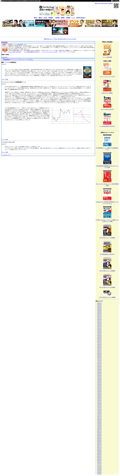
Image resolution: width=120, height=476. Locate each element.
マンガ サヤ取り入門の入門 (14, 52)
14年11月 (99, 388)
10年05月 (99, 425)
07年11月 (99, 465)
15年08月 (99, 379)
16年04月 (99, 372)
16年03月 (99, 373)
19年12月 (99, 342)
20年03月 (99, 341)
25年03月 (99, 312)
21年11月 (99, 328)
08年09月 (99, 450)
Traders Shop (4, 57)
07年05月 (99, 473)
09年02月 (99, 443)
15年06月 (99, 381)
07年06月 (99, 472)
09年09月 (99, 434)
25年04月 (99, 310)
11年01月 (99, 415)
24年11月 (99, 317)
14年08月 (99, 390)
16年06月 (99, 369)
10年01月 (99, 429)
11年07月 (99, 410)
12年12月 (99, 401)
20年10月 (99, 335)
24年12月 (99, 316)
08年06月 (99, 454)
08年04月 (99, 457)
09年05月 (99, 438)
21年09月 (99, 329)
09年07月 (99, 437)
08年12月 (99, 445)
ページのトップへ (6, 154)
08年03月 (99, 459)
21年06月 (99, 332)
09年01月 (99, 444)
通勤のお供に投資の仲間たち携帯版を (104, 3)
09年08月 (99, 435)
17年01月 (99, 362)
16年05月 (99, 370)
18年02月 (99, 357)
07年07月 (99, 471)
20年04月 (99, 339)
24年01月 (99, 319)
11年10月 (99, 409)
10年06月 (99, 423)
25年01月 (99, 314)
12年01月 (99, 407)
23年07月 (99, 322)
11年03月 (99, 413)
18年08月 (99, 354)
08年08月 (99, 451)
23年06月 (99, 323)
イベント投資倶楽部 (18, 44)
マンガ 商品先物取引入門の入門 (31, 52)
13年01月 (99, 400)
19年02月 (99, 348)
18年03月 (99, 356)
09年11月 (99, 431)
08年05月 (99, 456)
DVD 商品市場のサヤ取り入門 (107, 254)
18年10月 (99, 353)
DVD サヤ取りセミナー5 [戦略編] (107, 270)
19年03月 (99, 347)
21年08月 (99, 331)
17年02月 (99, 360)
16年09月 (99, 366)
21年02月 (99, 334)
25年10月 (99, 307)
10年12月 (99, 416)
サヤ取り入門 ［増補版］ (64, 50)
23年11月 (99, 320)
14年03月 (99, 392)
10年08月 (99, 422)
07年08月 (99, 469)
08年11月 (99, 447)
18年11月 (99, 351)
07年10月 (99, 466)
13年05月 (99, 397)
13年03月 (99, 398)
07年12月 (99, 463)
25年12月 (99, 306)
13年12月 (99, 394)
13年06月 (99, 395)
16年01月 (99, 376)
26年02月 (99, 303)
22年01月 (99, 326)
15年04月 (99, 384)
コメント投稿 (5, 79)
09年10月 (99, 432)
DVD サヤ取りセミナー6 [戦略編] (107, 237)
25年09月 (99, 309)
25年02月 (99, 313)
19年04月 (99, 345)
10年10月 (99, 419)
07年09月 (99, 468)
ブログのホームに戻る (70, 39)
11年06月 (99, 412)
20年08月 (99, 337)
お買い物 (62, 39)
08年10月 (99, 448)
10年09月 (99, 420)
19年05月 (99, 344)
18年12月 (99, 350)
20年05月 (99, 338)
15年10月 (99, 378)
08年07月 (99, 453)
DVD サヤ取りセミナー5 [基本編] (107, 287)
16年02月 (99, 375)
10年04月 (99, 426)
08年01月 (99, 462)
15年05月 (99, 382)
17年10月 (99, 359)
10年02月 (99, 428)
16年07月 (99, 367)
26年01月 (99, 304)
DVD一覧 (57, 39)
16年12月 (99, 363)
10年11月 (99, 418)
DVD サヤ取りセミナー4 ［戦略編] (107, 297)
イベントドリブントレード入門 (49, 52)
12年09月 (99, 403)
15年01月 (99, 387)
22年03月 (99, 325)
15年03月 (99, 385)
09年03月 (99, 441)
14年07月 (99, 391)
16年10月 (99, 365)
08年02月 (99, 460)
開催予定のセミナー (49, 39)
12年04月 (99, 404)
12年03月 (99, 406)
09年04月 (99, 440)
